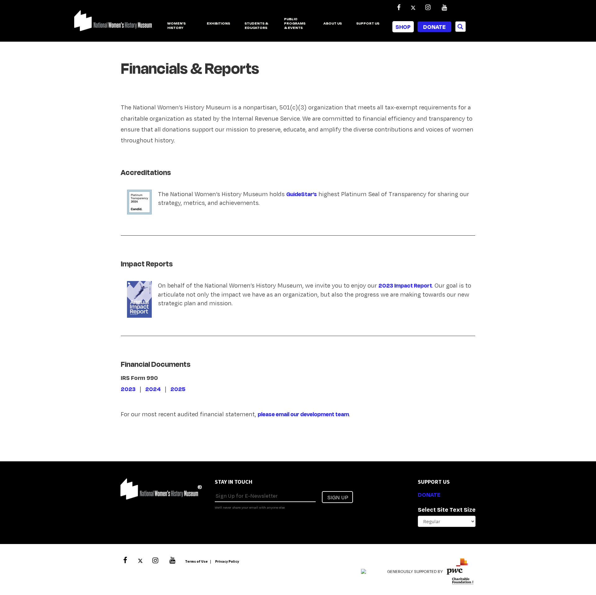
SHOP (403, 27)
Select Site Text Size (447, 509)
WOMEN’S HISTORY (176, 25)
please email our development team (303, 414)
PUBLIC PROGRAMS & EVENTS (294, 23)
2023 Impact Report (405, 285)
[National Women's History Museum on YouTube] (444, 7)
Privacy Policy (227, 561)
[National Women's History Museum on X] (413, 7)
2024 (153, 389)
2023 (128, 389)
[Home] (113, 24)
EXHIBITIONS (218, 23)
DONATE (429, 495)
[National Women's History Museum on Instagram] (427, 7)
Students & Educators (256, 25)
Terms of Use (196, 561)
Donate (434, 27)
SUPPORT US (367, 23)
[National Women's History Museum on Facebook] (398, 7)
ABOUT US (332, 23)
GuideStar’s (301, 194)
